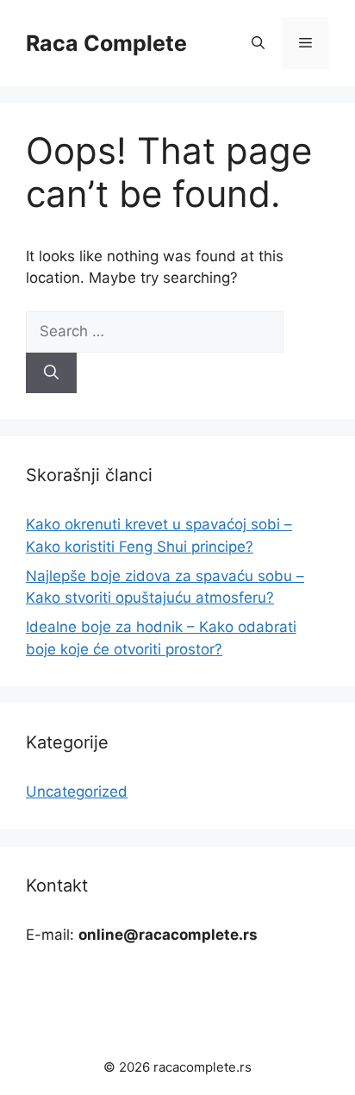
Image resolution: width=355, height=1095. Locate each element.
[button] (258, 43)
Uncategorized (77, 791)
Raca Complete (106, 43)
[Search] (51, 373)
